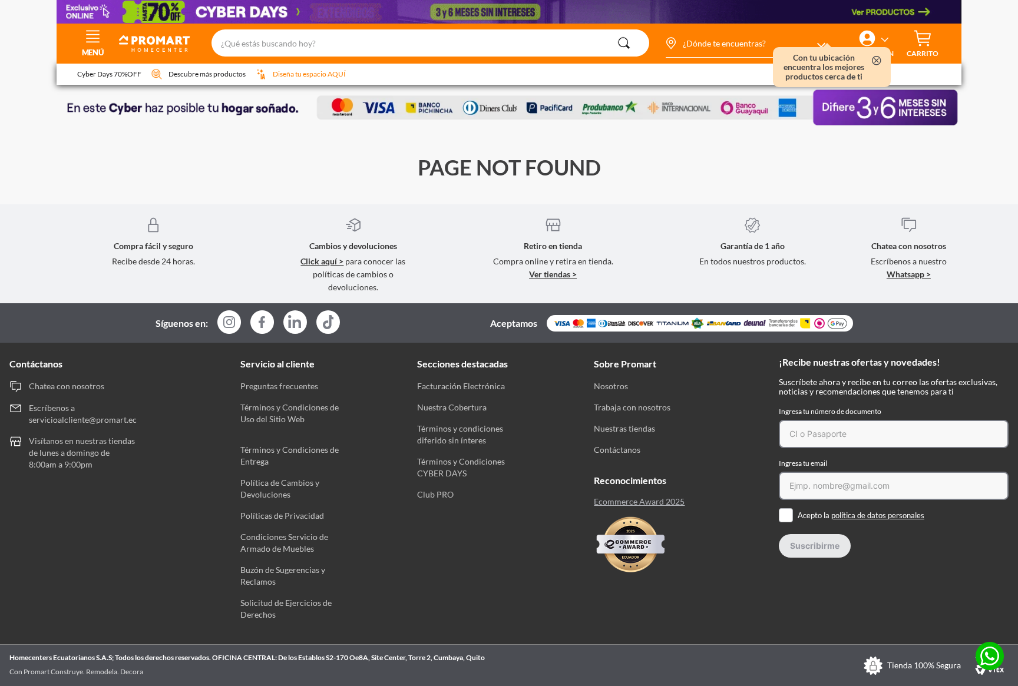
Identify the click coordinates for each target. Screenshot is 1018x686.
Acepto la (861, 515)
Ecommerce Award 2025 (639, 501)
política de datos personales (877, 515)
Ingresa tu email (803, 463)
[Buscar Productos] (623, 43)
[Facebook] (262, 323)
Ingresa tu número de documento (830, 411)
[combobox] (430, 43)
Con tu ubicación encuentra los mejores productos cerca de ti (824, 67)
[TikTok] (328, 322)
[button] (745, 43)
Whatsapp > (909, 274)
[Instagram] (229, 323)
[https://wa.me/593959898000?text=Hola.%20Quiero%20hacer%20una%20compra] (990, 657)
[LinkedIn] (295, 322)
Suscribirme (814, 546)
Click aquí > (321, 261)
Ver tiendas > (553, 274)
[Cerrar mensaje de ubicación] (876, 61)
